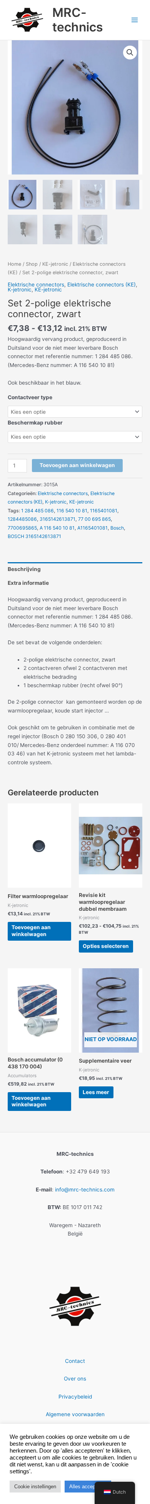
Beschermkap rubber (35, 423)
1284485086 (22, 519)
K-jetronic (20, 289)
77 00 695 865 (94, 519)
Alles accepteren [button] (88, 1486)
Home (14, 264)
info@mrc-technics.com (85, 1189)
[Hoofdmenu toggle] (134, 19)
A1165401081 (92, 528)
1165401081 (103, 510)
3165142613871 (57, 519)
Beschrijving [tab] (24, 569)
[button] (130, 52)
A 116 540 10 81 (57, 528)
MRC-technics (77, 20)
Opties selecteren (106, 946)
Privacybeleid (75, 1397)
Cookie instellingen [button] (35, 1486)
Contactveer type (30, 397)
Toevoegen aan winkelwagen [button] (31, 930)
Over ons (75, 1379)
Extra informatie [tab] (28, 583)
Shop (32, 264)
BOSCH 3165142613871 (34, 536)
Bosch (117, 528)
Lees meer (96, 1092)
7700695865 (22, 528)
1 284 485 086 (37, 510)
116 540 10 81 (72, 510)
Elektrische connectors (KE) (101, 284)
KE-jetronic (55, 264)
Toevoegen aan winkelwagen (77, 465)
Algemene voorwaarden (75, 1414)
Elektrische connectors (36, 284)
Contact (75, 1361)
